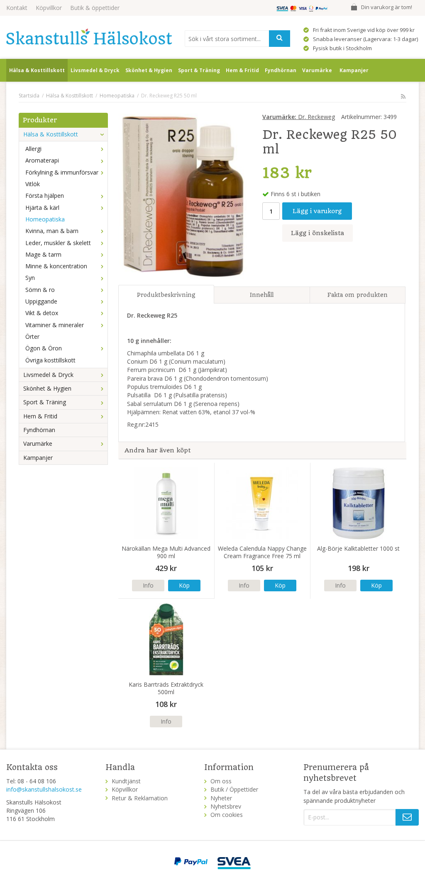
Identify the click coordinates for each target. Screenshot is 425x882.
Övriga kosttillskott (50, 360)
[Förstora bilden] (183, 195)
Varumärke (317, 70)
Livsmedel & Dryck (95, 70)
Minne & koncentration (56, 266)
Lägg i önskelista (317, 233)
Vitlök (32, 184)
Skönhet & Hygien (148, 70)
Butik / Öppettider (234, 789)
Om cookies (226, 815)
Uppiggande (41, 301)
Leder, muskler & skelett (58, 243)
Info (148, 585)
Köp (184, 585)
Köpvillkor (49, 8)
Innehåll (262, 295)
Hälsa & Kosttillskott (37, 70)
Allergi (33, 149)
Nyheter (221, 798)
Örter (32, 336)
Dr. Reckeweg (298, 117)
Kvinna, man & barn (51, 231)
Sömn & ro (40, 290)
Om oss (221, 781)
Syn (30, 278)
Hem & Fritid (242, 70)
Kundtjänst (126, 781)
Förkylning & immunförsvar (61, 172)
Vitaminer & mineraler (54, 325)
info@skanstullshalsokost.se (44, 789)
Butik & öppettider (95, 8)
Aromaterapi (42, 160)
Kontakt (16, 8)
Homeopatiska (45, 219)
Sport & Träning (199, 70)
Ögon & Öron (43, 348)
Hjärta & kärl (42, 207)
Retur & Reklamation (140, 798)
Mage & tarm (43, 254)
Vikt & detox (41, 313)
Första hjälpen (44, 195)
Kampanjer (354, 70)
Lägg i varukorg (317, 211)
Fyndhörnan (280, 70)
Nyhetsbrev (225, 806)
